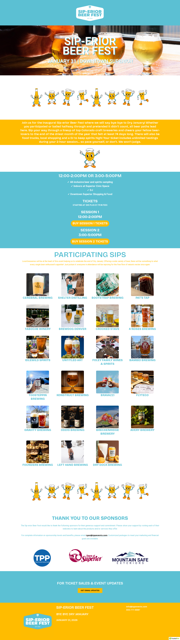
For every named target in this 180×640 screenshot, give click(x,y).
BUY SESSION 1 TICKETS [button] (90, 223)
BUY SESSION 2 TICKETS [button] (90, 241)
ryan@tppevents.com (96, 535)
